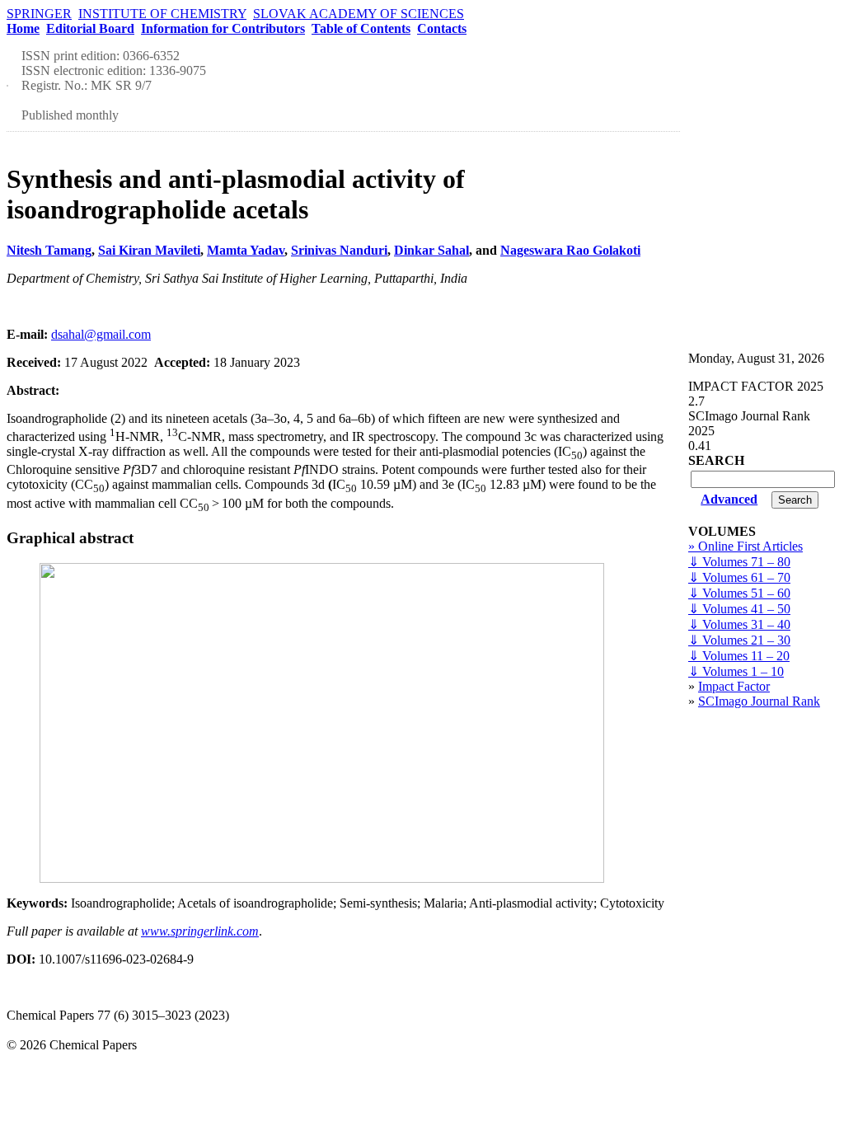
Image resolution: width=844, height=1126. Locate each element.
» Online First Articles (745, 546)
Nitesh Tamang (49, 250)
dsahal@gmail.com (101, 334)
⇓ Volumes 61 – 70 (739, 577)
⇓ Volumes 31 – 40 (739, 624)
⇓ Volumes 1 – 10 (736, 671)
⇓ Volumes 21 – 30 (739, 640)
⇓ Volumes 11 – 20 (739, 656)
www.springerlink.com (200, 931)
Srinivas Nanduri (339, 250)
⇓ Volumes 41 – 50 (739, 609)
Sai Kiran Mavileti (149, 250)
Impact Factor (734, 686)
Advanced (729, 499)
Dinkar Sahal (431, 250)
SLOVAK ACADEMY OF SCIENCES (358, 14)
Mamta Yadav (245, 250)
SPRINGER (39, 14)
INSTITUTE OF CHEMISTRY (162, 14)
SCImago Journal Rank (759, 701)
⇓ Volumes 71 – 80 (739, 562)
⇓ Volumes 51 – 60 (739, 593)
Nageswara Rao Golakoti (570, 250)
